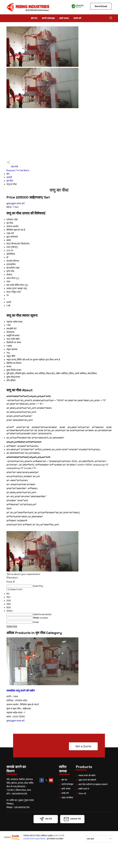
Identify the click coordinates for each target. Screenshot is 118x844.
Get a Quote (83, 746)
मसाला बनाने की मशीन (86, 775)
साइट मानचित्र (67, 797)
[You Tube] (51, 782)
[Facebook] (41, 782)
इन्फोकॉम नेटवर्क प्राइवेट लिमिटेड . (34, 839)
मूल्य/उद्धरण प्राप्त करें (15, 203)
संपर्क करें (77, 18)
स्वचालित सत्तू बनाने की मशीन (20, 690)
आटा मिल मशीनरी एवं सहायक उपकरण (92, 784)
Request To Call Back (17, 170)
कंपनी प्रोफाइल (48, 18)
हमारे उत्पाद (64, 18)
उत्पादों (9, 177)
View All (82, 793)
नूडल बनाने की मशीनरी (87, 780)
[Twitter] (46, 782)
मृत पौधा (9, 180)
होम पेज (34, 18)
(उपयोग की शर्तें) (58, 835)
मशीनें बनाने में (83, 788)
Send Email (101, 6)
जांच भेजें (14, 166)
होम (7, 173)
